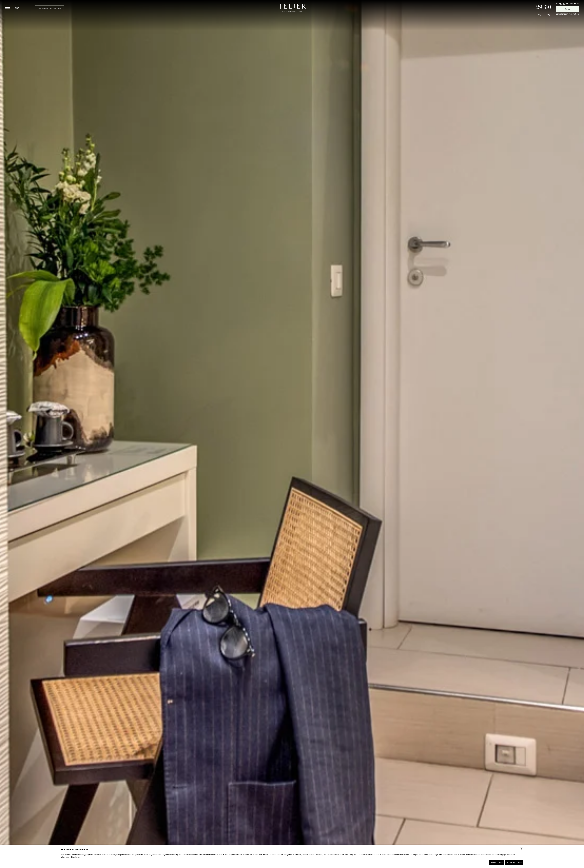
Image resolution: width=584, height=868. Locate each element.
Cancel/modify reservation (567, 14)
